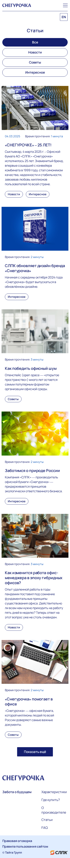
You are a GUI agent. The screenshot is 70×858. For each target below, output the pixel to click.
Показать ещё (35, 751)
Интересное (35, 72)
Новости (35, 52)
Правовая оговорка (17, 841)
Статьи (47, 819)
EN (64, 17)
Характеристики (54, 792)
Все (35, 42)
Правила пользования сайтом (25, 846)
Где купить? (50, 800)
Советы (35, 62)
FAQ (44, 827)
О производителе (53, 810)
